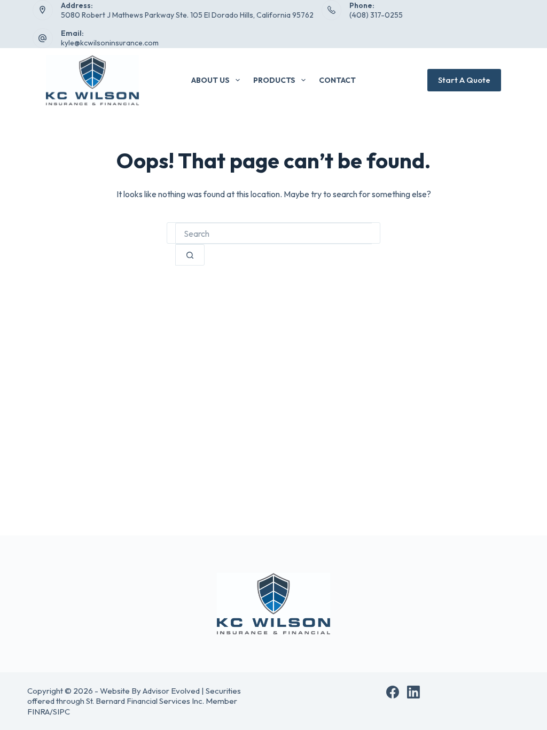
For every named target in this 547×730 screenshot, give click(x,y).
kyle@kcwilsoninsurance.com (110, 43)
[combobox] (273, 233)
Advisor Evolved (171, 691)
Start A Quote (464, 80)
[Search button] (190, 255)
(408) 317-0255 (376, 15)
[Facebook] (392, 692)
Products (274, 80)
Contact (337, 80)
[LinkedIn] (413, 692)
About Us (210, 80)
